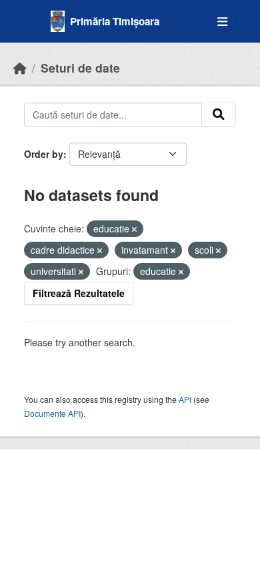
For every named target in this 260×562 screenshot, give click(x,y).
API (185, 399)
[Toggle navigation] (222, 21)
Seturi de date (80, 67)
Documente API (52, 413)
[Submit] (218, 115)
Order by (43, 153)
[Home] (20, 67)
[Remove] (134, 229)
